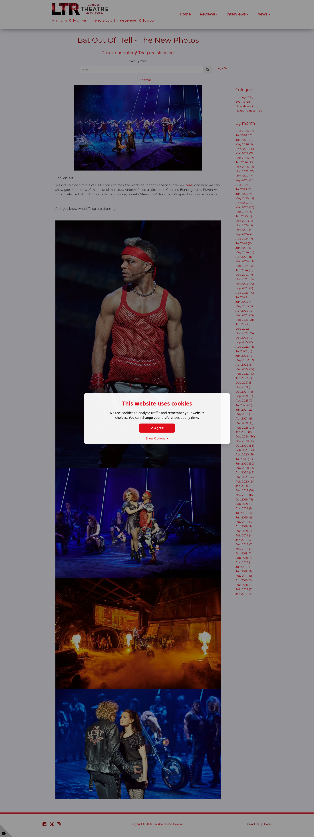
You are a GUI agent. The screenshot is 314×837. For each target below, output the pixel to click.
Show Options (156, 438)
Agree (158, 428)
